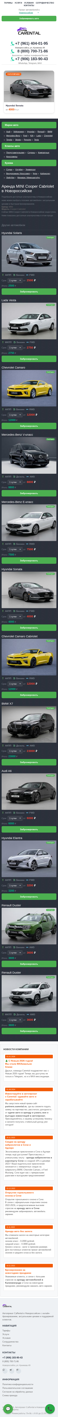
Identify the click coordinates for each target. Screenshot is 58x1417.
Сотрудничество (45, 3)
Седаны (31, 153)
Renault (41, 132)
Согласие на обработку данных (17, 1392)
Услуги (18, 3)
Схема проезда (9, 1395)
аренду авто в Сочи (28, 1208)
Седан (9, 169)
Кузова (9, 163)
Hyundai (30, 132)
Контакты (29, 5)
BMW (50, 132)
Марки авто (11, 125)
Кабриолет (45, 173)
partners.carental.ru (16, 1106)
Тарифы (8, 3)
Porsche (27, 140)
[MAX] (18, 1371)
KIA (31, 136)
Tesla (36, 140)
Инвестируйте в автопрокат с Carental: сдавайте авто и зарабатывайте (21, 1096)
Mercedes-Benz (13, 136)
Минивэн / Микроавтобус (28, 178)
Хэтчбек (19, 169)
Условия (29, 3)
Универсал (30, 169)
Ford (25, 136)
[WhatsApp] (5, 1371)
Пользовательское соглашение (17, 1388)
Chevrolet (48, 136)
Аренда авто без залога (18, 1231)
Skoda (18, 140)
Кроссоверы (11, 157)
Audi (8, 132)
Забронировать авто (29, 18)
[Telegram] (11, 1371)
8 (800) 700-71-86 (10, 1361)
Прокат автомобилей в (29, 10)
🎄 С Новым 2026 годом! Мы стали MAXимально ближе (19, 1063)
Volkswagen (18, 132)
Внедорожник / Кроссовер (18, 173)
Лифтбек (10, 178)
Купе (35, 173)
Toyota (9, 140)
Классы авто (12, 146)
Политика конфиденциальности (17, 1384)
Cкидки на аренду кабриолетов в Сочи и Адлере (18, 1144)
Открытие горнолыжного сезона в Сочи (19, 1194)
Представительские (15, 153)
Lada (38, 136)
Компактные (43, 153)
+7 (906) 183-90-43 (12, 1357)
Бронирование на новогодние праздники (18, 1271)
